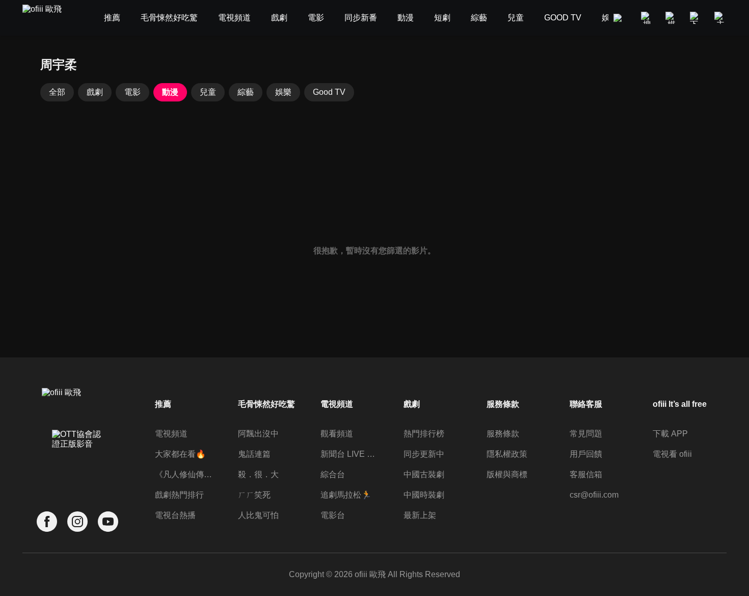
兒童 (208, 92)
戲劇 (95, 92)
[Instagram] (77, 521)
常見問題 (586, 433)
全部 (57, 92)
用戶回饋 (586, 454)
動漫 (170, 92)
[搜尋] (647, 18)
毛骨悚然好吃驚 (266, 404)
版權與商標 (507, 474)
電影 (132, 92)
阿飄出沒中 (258, 433)
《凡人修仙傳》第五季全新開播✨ (185, 474)
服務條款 (503, 433)
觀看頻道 (336, 433)
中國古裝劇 (424, 474)
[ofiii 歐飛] (47, 18)
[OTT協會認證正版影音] (77, 461)
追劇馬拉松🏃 (345, 494)
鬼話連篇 (254, 454)
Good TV (329, 92)
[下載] (696, 18)
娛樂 (283, 92)
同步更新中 (424, 454)
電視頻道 (171, 433)
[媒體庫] (671, 18)
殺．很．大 (258, 474)
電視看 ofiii (672, 454)
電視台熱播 (175, 515)
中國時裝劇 (424, 494)
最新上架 (420, 515)
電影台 (332, 515)
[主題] (720, 18)
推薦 (163, 404)
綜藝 (245, 92)
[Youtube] (108, 521)
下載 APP (670, 433)
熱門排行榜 (424, 433)
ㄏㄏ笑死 (254, 494)
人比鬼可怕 (258, 515)
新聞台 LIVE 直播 (350, 454)
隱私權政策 (507, 454)
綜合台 (332, 474)
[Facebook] (47, 521)
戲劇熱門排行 (179, 494)
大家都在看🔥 (180, 454)
